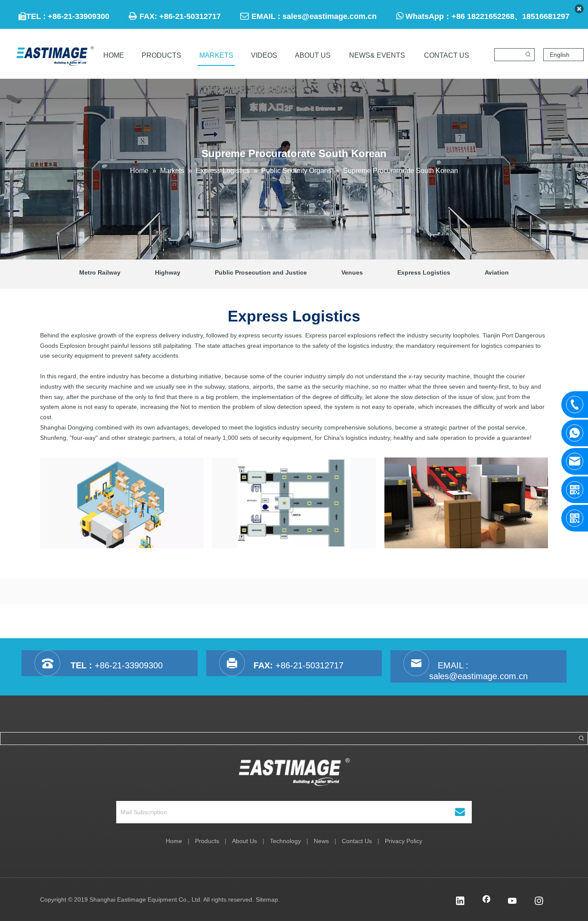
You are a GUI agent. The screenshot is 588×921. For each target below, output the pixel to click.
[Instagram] (539, 902)
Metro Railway (100, 272)
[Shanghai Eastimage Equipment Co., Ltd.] (294, 772)
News (321, 841)
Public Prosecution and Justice (261, 272)
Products (207, 841)
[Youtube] (513, 902)
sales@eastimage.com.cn (329, 16)
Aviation (497, 272)
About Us (244, 841)
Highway (167, 272)
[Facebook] (486, 902)
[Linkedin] (460, 902)
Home (174, 841)
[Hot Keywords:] (528, 55)
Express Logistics (423, 272)
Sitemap (267, 899)
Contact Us (357, 841)
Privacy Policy (403, 841)
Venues (352, 272)
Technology (285, 841)
